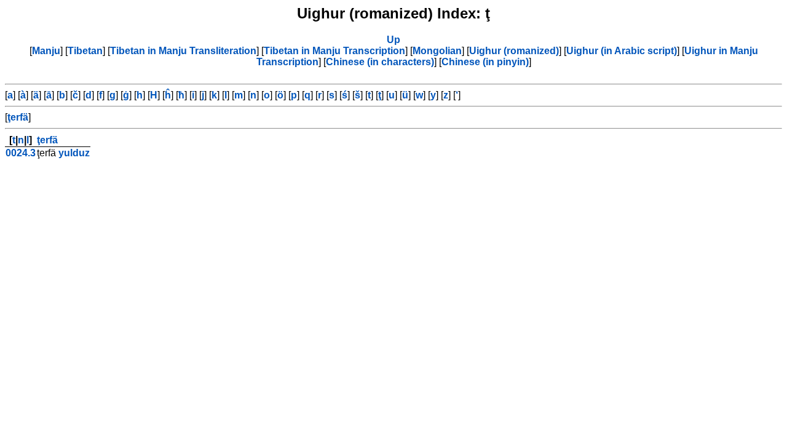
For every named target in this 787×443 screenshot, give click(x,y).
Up (393, 39)
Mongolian (437, 51)
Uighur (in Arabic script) (621, 51)
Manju (46, 51)
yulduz (74, 153)
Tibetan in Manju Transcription (334, 51)
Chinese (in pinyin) (485, 62)
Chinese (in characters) (380, 62)
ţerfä (17, 117)
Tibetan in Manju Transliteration (183, 51)
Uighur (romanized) (514, 51)
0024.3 (21, 153)
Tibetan (85, 51)
